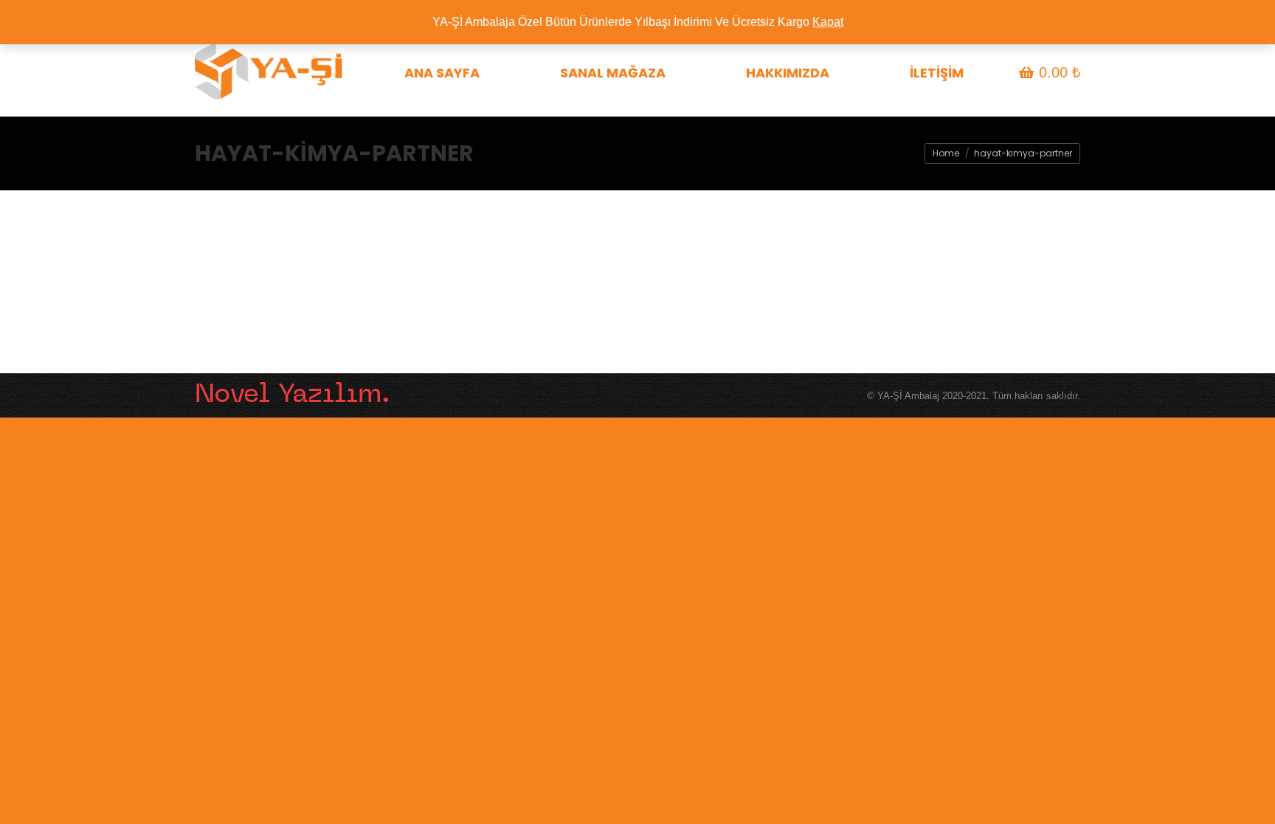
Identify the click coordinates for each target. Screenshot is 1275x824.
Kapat (827, 21)
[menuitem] (442, 72)
